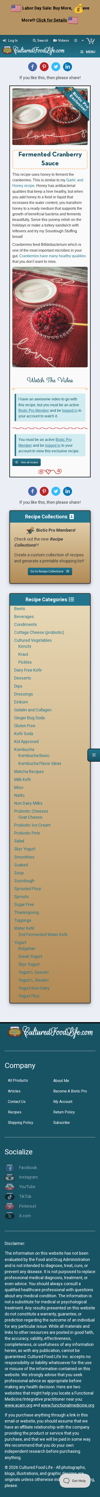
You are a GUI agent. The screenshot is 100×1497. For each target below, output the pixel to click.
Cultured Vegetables (33, 640)
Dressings (23, 694)
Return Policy (64, 1112)
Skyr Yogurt (24, 848)
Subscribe (61, 1122)
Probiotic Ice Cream (32, 825)
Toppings (22, 920)
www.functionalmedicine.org (67, 1405)
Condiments (25, 624)
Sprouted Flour (27, 888)
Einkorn (21, 702)
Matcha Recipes (29, 771)
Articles (14, 1091)
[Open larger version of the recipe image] (50, 116)
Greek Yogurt (30, 956)
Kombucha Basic (34, 755)
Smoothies (24, 857)
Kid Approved (26, 741)
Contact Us (17, 1101)
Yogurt (20, 942)
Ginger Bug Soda (29, 717)
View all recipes (29, 462)
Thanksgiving (26, 912)
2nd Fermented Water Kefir (43, 934)
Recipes (14, 1112)
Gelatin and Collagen (33, 709)
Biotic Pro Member (33, 410)
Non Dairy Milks (28, 803)
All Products (18, 1080)
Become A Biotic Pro (70, 1091)
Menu (90, 52)
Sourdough (24, 880)
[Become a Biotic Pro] (30, 530)
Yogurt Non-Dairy (34, 988)
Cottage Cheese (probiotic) (39, 632)
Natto (19, 795)
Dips (18, 686)
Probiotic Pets (27, 833)
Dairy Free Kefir (28, 670)
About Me (61, 1080)
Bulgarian (26, 948)
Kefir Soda (23, 733)
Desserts (22, 678)
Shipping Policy (20, 1122)
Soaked (21, 864)
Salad (19, 840)
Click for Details (51, 20)
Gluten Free (24, 725)
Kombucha (24, 749)
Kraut (23, 654)
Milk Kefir (22, 779)
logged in (69, 410)
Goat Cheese (30, 817)
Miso (18, 787)
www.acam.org (18, 1405)
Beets (19, 608)
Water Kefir (24, 928)
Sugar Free (24, 904)
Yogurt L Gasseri (33, 972)
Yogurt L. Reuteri (33, 980)
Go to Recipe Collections (47, 571)
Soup (19, 872)
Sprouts (21, 896)
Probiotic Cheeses (31, 811)
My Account (62, 1101)
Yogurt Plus (29, 995)
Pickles (25, 662)
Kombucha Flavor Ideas (39, 763)
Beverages (24, 616)
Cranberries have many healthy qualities (52, 256)
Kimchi (24, 646)
